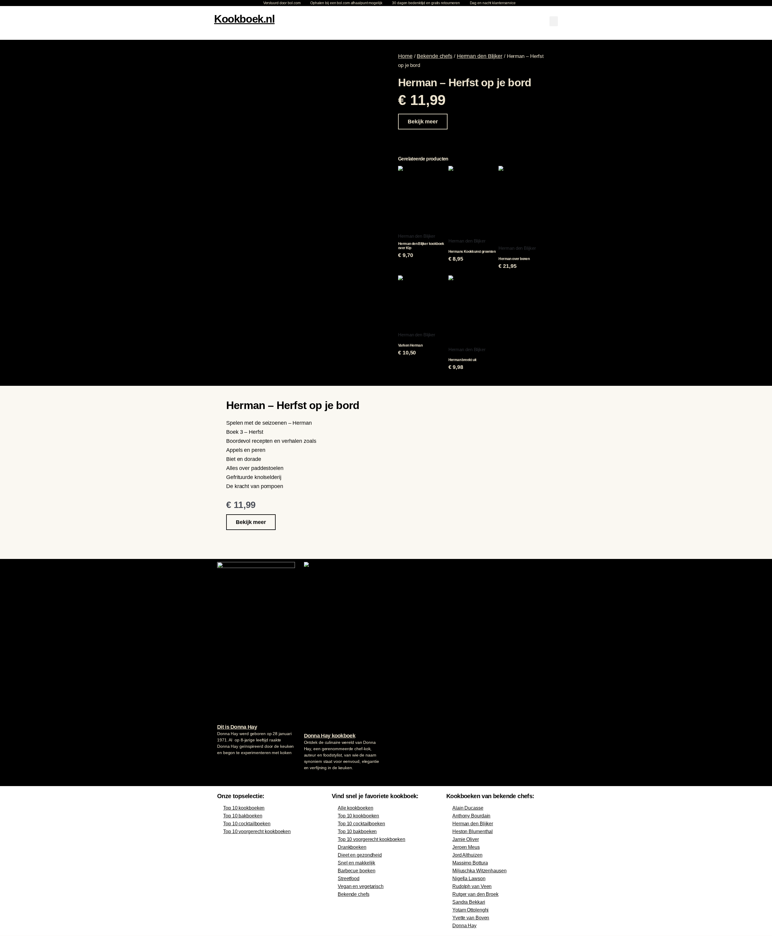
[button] (553, 21)
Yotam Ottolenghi (470, 909)
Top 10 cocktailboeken (247, 823)
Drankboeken (352, 847)
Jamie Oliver (465, 839)
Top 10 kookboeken (243, 808)
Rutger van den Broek (475, 894)
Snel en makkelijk (356, 862)
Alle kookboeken (355, 808)
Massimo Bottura (470, 862)
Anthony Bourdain (471, 815)
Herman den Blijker (479, 56)
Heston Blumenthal (472, 831)
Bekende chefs (434, 56)
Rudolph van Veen (472, 886)
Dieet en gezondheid (360, 855)
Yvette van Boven (470, 917)
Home (405, 56)
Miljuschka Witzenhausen (479, 870)
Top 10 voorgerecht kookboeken (257, 831)
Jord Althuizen (467, 855)
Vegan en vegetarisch (361, 886)
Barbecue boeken (356, 870)
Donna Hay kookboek (329, 736)
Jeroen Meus (466, 847)
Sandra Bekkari (468, 902)
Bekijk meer (423, 122)
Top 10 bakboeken (242, 815)
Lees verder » (229, 764)
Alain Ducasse (467, 808)
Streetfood (348, 878)
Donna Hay (464, 925)
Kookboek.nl (244, 19)
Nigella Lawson (469, 878)
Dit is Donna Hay (237, 727)
